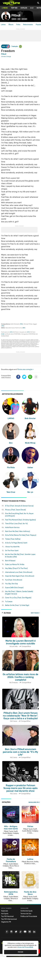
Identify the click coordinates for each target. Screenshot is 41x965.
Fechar (20, 952)
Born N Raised (10, 561)
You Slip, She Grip (11, 584)
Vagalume (11, 3)
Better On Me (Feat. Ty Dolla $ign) (17, 605)
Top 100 (14, 8)
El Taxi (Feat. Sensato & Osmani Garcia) (19, 506)
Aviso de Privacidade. (25, 947)
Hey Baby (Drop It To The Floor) (16, 568)
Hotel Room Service (12, 527)
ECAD (2, 334)
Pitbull (15, 15)
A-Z (31, 8)
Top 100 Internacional (9, 919)
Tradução (14, 46)
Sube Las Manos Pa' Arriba (14, 564)
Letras (3, 25)
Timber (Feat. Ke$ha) (12, 539)
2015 (11, 332)
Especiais (4, 911)
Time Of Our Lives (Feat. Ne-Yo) (16, 524)
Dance (14, 19)
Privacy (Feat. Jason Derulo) (15, 510)
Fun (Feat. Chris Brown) (13, 580)
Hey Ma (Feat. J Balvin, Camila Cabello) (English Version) (19, 593)
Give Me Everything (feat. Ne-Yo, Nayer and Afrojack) (19, 515)
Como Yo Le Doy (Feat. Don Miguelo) (18, 598)
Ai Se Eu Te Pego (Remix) (16, 543)
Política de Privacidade (28, 916)
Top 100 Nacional (7, 916)
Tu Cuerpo (8, 602)
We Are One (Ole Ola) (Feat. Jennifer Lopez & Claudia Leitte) (20, 555)
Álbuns (10, 25)
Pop (19, 19)
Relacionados (28, 25)
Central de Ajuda (26, 911)
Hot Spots (4, 914)
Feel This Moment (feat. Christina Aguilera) (20, 520)
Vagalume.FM (33, 802)
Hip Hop (24, 19)
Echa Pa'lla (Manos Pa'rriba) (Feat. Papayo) (20, 535)
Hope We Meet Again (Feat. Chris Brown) (19, 576)
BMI (24, 328)
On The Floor (11, 551)
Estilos (24, 8)
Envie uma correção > (25, 369)
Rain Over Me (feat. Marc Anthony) (17, 531)
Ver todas (35, 613)
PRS (21, 324)
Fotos (18, 25)
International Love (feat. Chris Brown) (18, 572)
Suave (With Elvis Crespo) (14, 588)
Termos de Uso (25, 914)
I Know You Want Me (12, 547)
